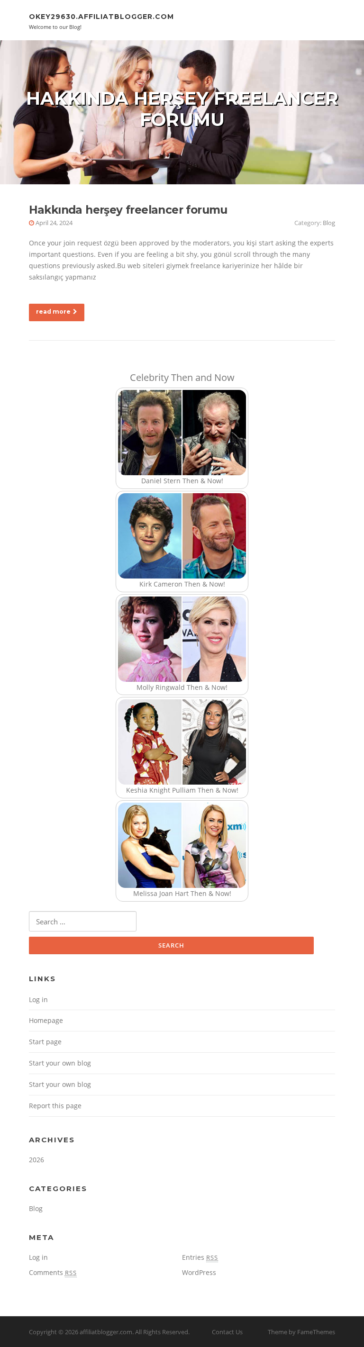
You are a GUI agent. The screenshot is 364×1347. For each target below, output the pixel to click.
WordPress (199, 1272)
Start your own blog (60, 1062)
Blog (329, 222)
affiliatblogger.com (106, 1332)
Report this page (55, 1105)
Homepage (46, 1020)
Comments (53, 1272)
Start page (45, 1041)
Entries (200, 1257)
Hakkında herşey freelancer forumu (128, 210)
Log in (38, 999)
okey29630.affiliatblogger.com (101, 16)
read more (53, 311)
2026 (36, 1159)
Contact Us (227, 1332)
